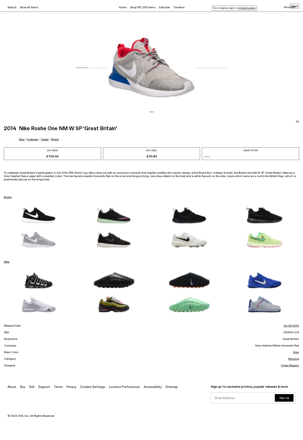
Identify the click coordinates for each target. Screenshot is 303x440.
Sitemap (171, 387)
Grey (296, 352)
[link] (38, 215)
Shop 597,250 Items (142, 7)
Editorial (164, 7)
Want (294, 6)
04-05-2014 (291, 325)
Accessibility (153, 387)
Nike (21, 139)
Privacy (71, 387)
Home (122, 7)
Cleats (45, 139)
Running (293, 359)
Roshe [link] (8, 197)
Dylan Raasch (290, 365)
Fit (297, 121)
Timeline (179, 7)
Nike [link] (6, 262)
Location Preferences (124, 387)
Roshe (55, 139)
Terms (58, 387)
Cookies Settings (92, 387)
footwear (32, 139)
